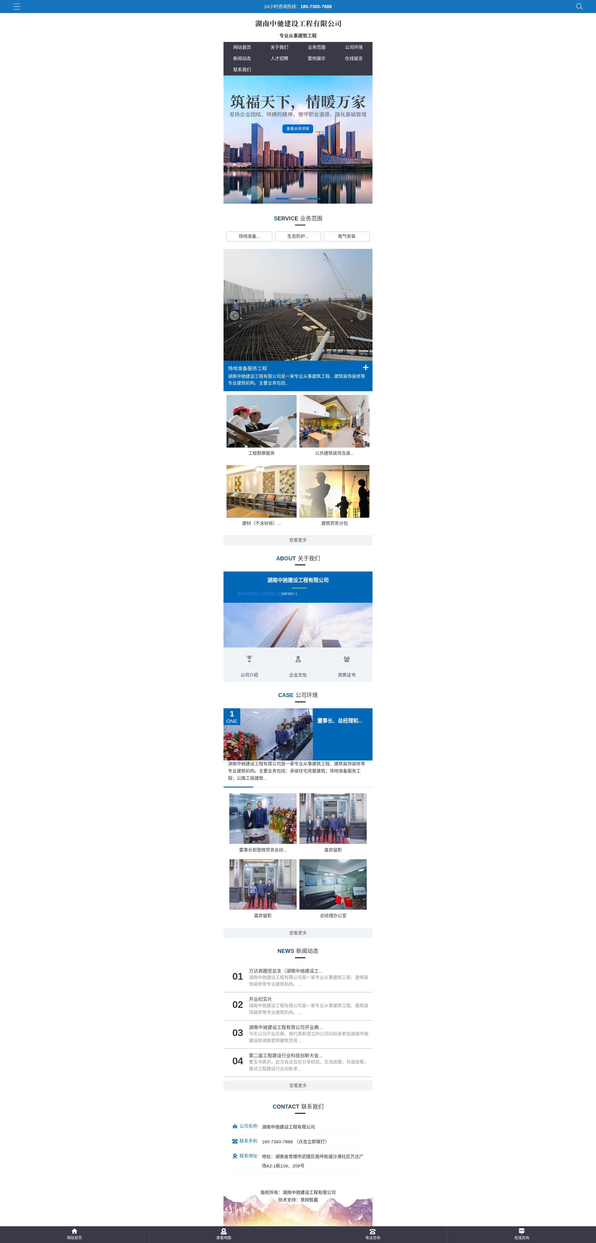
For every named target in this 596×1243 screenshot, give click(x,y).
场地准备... (249, 236)
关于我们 (279, 47)
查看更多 (298, 540)
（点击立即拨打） (295, 1141)
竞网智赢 (309, 1200)
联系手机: (249, 1141)
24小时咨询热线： (298, 6)
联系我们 (242, 69)
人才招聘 (279, 58)
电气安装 (347, 236)
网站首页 (242, 47)
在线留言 (354, 58)
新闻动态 (242, 58)
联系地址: (249, 1156)
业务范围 (316, 47)
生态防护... (297, 236)
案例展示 (316, 58)
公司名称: (249, 1126)
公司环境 (354, 47)
